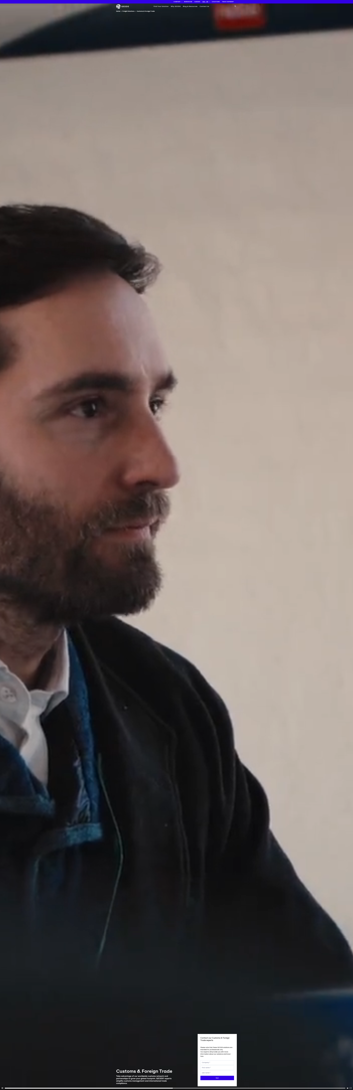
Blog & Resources (190, 6)
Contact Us (204, 6)
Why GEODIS (176, 6)
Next (217, 1078)
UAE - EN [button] (205, 1)
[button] (177, 1)
